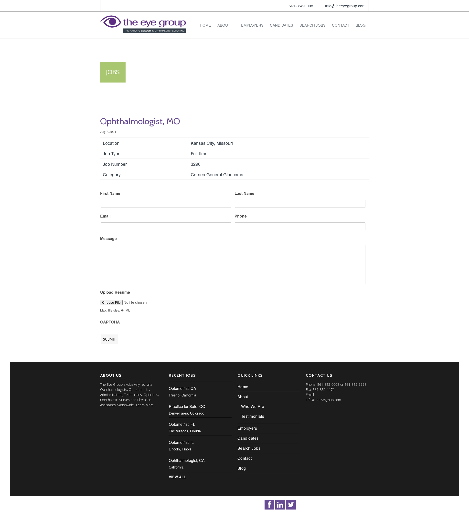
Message (108, 238)
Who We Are (252, 406)
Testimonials (252, 416)
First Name (110, 193)
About (223, 25)
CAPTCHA (110, 322)
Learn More (145, 405)
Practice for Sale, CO (187, 406)
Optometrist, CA (182, 388)
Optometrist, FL (182, 424)
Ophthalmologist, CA (187, 460)
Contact (340, 25)
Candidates (281, 25)
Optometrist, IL (181, 442)
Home (205, 25)
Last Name (244, 193)
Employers (252, 25)
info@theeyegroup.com (345, 6)
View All (177, 476)
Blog (361, 25)
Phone (240, 216)
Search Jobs (312, 25)
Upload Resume (115, 292)
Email (105, 216)
